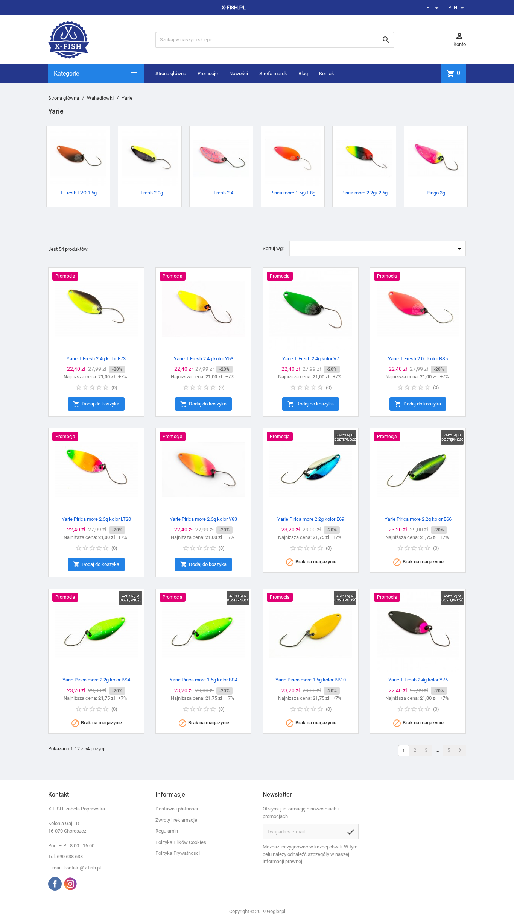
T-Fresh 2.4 (221, 193)
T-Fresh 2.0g (150, 193)
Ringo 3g (436, 193)
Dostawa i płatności (176, 809)
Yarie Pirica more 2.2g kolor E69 (310, 519)
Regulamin (166, 831)
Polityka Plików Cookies (180, 842)
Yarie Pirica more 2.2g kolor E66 (418, 519)
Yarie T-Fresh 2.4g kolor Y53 (203, 358)
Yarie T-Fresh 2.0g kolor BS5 (418, 358)
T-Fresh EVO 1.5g (78, 193)
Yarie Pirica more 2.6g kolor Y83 (203, 519)
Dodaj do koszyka (96, 404)
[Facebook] (55, 884)
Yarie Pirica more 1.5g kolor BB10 (310, 680)
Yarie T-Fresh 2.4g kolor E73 (96, 358)
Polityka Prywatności (177, 853)
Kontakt (327, 73)
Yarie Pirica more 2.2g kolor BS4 (96, 680)
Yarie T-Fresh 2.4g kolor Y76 (418, 680)
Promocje (208, 73)
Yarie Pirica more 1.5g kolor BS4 (203, 680)
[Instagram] (70, 884)
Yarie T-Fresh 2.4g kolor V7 (310, 358)
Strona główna (170, 73)
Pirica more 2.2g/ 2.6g (364, 193)
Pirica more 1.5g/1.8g (292, 193)
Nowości (238, 73)
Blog (303, 73)
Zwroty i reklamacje (176, 820)
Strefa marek (273, 73)
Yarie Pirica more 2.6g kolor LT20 (96, 519)
